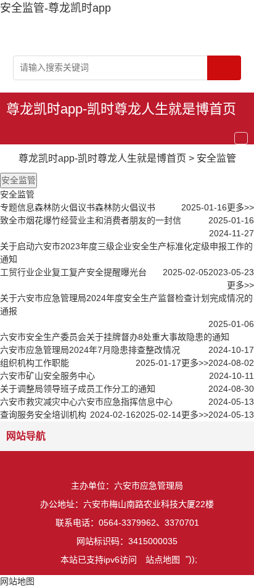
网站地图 (17, 581)
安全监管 (216, 158)
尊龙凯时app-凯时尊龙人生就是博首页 (121, 109)
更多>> (240, 207)
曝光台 (134, 272)
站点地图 (162, 560)
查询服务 (17, 415)
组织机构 (17, 363)
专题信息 (17, 207)
